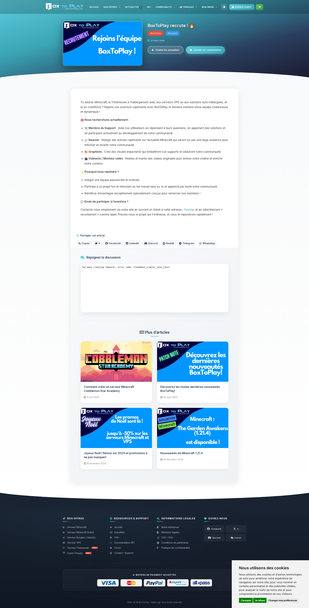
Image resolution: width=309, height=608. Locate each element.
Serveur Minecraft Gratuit (80, 532)
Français (188, 7)
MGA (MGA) (208, 7)
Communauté (163, 7)
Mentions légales (170, 532)
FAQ (116, 537)
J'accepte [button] (246, 600)
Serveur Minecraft (76, 527)
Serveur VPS (74, 542)
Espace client (243, 7)
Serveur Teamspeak (82, 547)
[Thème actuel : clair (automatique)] (224, 7)
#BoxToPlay (155, 33)
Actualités (133, 7)
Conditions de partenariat (174, 542)
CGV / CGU (167, 537)
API (149, 7)
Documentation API (124, 542)
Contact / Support (123, 553)
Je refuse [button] (260, 600)
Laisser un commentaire (207, 50)
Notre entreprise (170, 527)
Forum (117, 547)
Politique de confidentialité (175, 547)
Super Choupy (79, 553)
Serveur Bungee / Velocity (81, 537)
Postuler (189, 209)
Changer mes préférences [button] (282, 600)
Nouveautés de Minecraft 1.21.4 (181, 453)
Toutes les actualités (167, 50)
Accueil (94, 7)
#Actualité (172, 33)
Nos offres (110, 7)
